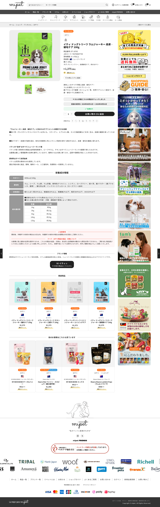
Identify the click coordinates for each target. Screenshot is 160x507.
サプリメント (74, 20)
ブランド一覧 (46, 12)
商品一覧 (36, 12)
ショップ (19, 25)
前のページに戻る (145, 25)
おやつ (65, 20)
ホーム (27, 12)
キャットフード (55, 20)
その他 (98, 20)
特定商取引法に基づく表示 (72, 485)
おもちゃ (83, 20)
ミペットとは (76, 12)
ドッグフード (42, 20)
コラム (57, 12)
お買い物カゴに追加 (94, 113)
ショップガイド (89, 12)
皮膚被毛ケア (84, 64)
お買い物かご (143, 479)
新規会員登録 (129, 479)
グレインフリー (73, 64)
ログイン (117, 479)
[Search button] (106, 5)
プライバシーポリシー (89, 485)
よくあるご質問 (103, 12)
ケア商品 (91, 20)
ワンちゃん (28, 25)
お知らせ (65, 12)
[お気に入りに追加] (33, 282)
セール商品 (118, 20)
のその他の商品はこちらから (62, 264)
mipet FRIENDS (117, 12)
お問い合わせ (130, 12)
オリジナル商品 (108, 20)
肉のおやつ (94, 64)
